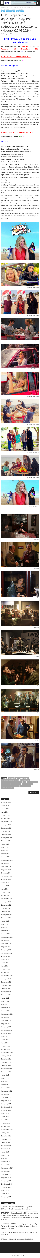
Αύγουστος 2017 (6, 1149)
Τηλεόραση (20, 11)
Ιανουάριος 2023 (6, 940)
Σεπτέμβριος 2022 (6, 953)
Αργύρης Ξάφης (24, 780)
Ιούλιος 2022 (5, 959)
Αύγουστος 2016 (6, 1187)
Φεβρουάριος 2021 (6, 1014)
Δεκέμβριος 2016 (6, 1174)
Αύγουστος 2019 (6, 1072)
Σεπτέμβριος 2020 (6, 1030)
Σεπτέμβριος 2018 (6, 1107)
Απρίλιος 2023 (5, 931)
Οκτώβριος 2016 (6, 1181)
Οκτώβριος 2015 (6, 1197)
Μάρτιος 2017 (5, 1165)
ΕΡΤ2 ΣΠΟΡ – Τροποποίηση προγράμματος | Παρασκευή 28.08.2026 (19, 1233)
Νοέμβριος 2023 (6, 908)
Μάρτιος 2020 (5, 1049)
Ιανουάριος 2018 (6, 1133)
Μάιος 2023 (4, 927)
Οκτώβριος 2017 (6, 1142)
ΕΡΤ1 (24, 782)
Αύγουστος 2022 (6, 956)
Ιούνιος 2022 (5, 963)
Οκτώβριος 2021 (6, 988)
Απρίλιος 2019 (5, 1084)
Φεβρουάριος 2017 (6, 1168)
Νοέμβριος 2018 (6, 1100)
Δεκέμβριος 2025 (6, 828)
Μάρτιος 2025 (5, 857)
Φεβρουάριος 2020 (6, 1052)
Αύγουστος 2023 (6, 918)
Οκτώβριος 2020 (6, 1027)
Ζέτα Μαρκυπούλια (33, 782)
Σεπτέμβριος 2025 (6, 838)
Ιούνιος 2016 (5, 1194)
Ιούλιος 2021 (5, 998)
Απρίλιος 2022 (5, 969)
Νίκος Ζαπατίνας (27, 784)
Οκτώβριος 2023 (6, 911)
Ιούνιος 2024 (5, 886)
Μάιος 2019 (4, 1081)
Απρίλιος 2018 (5, 1123)
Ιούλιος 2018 (5, 1113)
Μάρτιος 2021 (5, 1011)
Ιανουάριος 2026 (6, 825)
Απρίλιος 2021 (5, 1007)
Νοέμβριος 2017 (6, 1139)
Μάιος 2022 (4, 966)
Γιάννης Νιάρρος (6, 782)
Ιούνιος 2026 (5, 809)
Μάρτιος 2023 (5, 934)
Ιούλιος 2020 (5, 1036)
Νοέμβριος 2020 (6, 1024)
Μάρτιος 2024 (5, 895)
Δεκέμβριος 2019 (6, 1059)
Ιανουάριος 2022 (6, 979)
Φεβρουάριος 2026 (6, 821)
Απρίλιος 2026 (5, 815)
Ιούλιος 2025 (5, 844)
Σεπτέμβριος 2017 (6, 1145)
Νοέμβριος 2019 (6, 1062)
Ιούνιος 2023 (5, 924)
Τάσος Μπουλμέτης (7, 787)
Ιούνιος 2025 (5, 847)
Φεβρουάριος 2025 (6, 860)
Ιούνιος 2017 (5, 1155)
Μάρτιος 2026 (5, 818)
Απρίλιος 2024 (5, 892)
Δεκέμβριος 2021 (6, 982)
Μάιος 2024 (4, 889)
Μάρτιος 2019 (5, 1088)
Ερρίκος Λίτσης (17, 782)
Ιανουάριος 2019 (6, 1094)
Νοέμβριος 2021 (6, 985)
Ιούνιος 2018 (5, 1117)
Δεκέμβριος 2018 (6, 1097)
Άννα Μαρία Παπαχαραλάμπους (10, 780)
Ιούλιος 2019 (5, 1075)
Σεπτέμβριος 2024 (6, 876)
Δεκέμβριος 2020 (6, 1020)
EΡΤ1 (3, 11)
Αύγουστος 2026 (6, 802)
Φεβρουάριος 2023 (6, 937)
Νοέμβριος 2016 (6, 1177)
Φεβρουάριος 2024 (6, 898)
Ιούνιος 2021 (5, 1001)
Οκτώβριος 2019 (6, 1065)
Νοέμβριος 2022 (6, 947)
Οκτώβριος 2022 (6, 950)
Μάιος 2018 (4, 1120)
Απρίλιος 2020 (5, 1046)
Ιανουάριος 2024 (6, 902)
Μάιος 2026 (4, 812)
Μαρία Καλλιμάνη (16, 784)
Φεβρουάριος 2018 (6, 1129)
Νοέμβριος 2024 (6, 870)
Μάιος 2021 (4, 1004)
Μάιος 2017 (4, 1158)
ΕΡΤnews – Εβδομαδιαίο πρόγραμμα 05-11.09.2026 (17, 1239)
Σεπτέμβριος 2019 (6, 1068)
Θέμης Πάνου (5, 784)
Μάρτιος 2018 (5, 1126)
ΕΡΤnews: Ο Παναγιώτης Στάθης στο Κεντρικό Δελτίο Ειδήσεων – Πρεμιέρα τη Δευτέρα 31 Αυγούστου (17, 1208)
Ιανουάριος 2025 (6, 863)
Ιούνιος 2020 (5, 1040)
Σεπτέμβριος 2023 (6, 914)
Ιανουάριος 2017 (6, 1171)
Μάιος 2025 (4, 850)
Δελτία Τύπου (10, 11)
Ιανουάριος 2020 (6, 1056)
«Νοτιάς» (11, 778)
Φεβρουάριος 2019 (6, 1091)
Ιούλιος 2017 (5, 1152)
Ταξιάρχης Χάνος (25, 786)
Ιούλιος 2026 (5, 805)
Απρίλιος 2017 (5, 1161)
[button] (36, 3)
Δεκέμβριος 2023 (6, 905)
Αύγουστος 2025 (6, 841)
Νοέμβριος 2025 (6, 831)
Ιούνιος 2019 (5, 1078)
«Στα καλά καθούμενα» (22, 778)
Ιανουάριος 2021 (6, 1017)
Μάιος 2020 (4, 1043)
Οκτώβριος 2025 (6, 834)
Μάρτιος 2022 (5, 972)
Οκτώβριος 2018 (6, 1104)
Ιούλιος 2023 (5, 921)
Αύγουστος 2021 (6, 995)
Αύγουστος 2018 (6, 1110)
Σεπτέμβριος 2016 (6, 1184)
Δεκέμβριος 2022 (6, 943)
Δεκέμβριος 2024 (6, 866)
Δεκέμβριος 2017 (6, 1136)
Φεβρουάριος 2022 (6, 975)
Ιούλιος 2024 (5, 882)
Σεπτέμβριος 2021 (6, 991)
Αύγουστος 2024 (6, 879)
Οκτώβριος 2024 (6, 873)
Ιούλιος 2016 (5, 1190)
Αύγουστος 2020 (6, 1033)
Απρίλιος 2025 (5, 854)
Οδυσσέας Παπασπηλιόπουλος (10, 786)
